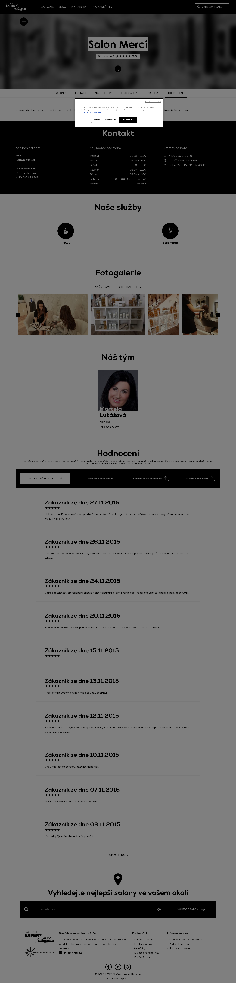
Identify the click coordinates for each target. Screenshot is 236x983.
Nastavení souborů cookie (104, 120)
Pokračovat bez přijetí (153, 102)
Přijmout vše (128, 120)
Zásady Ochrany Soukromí (90, 112)
